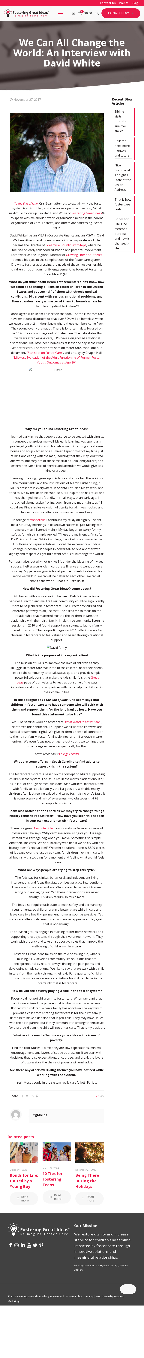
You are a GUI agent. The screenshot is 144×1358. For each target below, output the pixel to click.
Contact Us (108, 3)
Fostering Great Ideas (87, 213)
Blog (135, 3)
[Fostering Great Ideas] (26, 13)
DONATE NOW (118, 13)
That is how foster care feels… (123, 204)
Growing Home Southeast (84, 255)
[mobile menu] (60, 13)
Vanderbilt (37, 520)
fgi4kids (40, 1115)
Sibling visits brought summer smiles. (120, 121)
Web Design (103, 1296)
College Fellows (69, 754)
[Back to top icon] (128, 1289)
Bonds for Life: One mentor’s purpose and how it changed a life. (122, 233)
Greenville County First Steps (66, 245)
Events (123, 3)
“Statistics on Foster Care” (45, 353)
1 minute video (44, 828)
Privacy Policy (74, 1296)
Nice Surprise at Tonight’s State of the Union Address (123, 177)
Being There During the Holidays (87, 1181)
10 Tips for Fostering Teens (53, 1179)
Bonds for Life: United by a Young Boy (24, 1181)
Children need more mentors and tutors (122, 148)
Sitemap (89, 1296)
